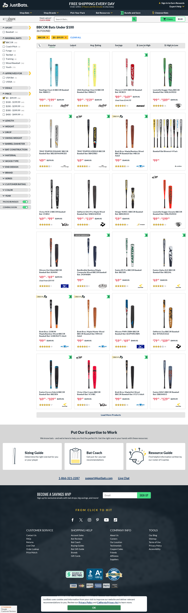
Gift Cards (75, 556)
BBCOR (41, 37)
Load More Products (111, 415)
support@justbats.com (99, 478)
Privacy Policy (86, 602)
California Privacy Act (107, 602)
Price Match (31, 552)
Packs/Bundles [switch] (10, 202)
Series (8, 178)
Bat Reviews (76, 538)
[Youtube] (106, 520)
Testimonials (116, 545)
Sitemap (152, 538)
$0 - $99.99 (58, 37)
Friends (113, 552)
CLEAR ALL (75, 37)
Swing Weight (13, 138)
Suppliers (114, 559)
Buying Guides (77, 545)
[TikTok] (115, 520)
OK (94, 607)
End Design (11, 166)
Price (8, 93)
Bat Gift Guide (77, 549)
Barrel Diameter (15, 143)
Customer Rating (15, 184)
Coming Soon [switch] (10, 207)
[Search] (134, 19)
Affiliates (114, 556)
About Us (114, 535)
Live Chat (124, 478)
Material (10, 155)
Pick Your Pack (77, 12)
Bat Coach (75, 542)
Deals (8, 88)
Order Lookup (32, 549)
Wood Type (12, 161)
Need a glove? (45, 19)
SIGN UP (144, 495)
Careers (113, 538)
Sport (8, 27)
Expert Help (175, 6)
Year (8, 195)
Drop (8, 132)
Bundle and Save (131, 12)
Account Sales (77, 535)
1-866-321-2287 (69, 478)
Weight (9, 126)
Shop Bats (24, 12)
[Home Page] (15, 5)
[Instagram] (89, 520)
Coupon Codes (116, 549)
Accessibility (154, 549)
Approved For (13, 73)
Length (9, 120)
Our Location (116, 542)
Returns (30, 542)
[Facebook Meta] (72, 520)
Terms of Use (155, 542)
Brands (74, 552)
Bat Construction (16, 149)
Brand (9, 172)
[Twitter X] (81, 520)
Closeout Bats (161, 12)
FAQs (28, 538)
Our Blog (153, 535)
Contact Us (31, 535)
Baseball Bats (13, 38)
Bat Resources (103, 12)
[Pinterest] (97, 520)
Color (9, 190)
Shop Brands (50, 12)
